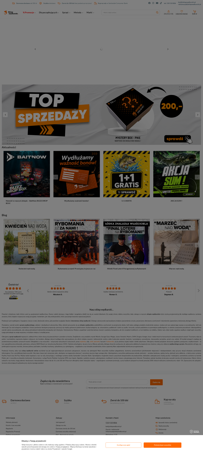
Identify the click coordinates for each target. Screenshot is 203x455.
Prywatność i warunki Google (62, 449)
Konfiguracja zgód (123, 445)
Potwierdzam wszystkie (162, 445)
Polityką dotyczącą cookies (75, 445)
